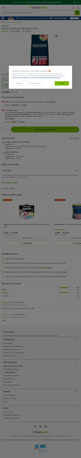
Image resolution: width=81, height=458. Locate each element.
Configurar (19, 83)
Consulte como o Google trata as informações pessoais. (45, 77)
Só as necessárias (34, 83)
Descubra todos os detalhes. (21, 77)
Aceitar (62, 83)
